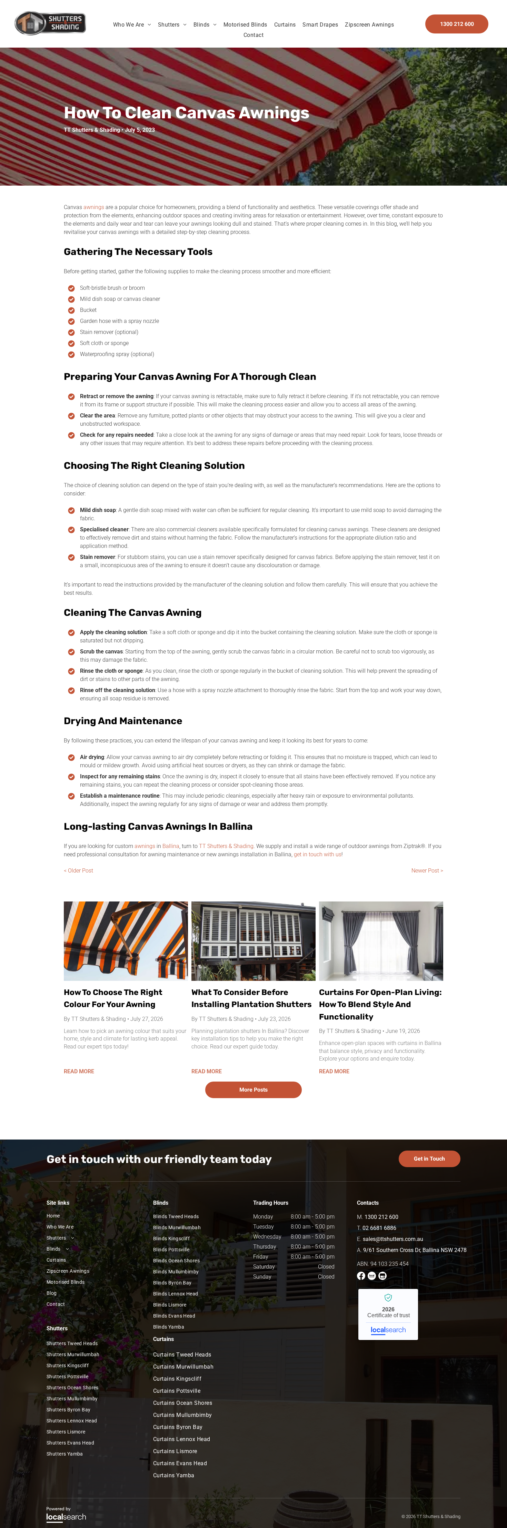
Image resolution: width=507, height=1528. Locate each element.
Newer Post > (427, 870)
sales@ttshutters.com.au (393, 1239)
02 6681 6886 (379, 1228)
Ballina (170, 846)
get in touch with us (317, 854)
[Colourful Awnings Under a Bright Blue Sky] (126, 941)
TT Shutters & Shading (226, 846)
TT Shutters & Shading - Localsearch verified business (388, 1314)
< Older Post (78, 870)
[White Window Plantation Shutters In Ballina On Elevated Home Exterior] (253, 941)
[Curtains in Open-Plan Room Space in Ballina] (381, 941)
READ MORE (79, 1071)
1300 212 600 (381, 1217)
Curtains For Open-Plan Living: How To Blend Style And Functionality (380, 1004)
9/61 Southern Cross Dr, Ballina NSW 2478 (415, 1250)
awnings (93, 207)
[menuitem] (132, 25)
